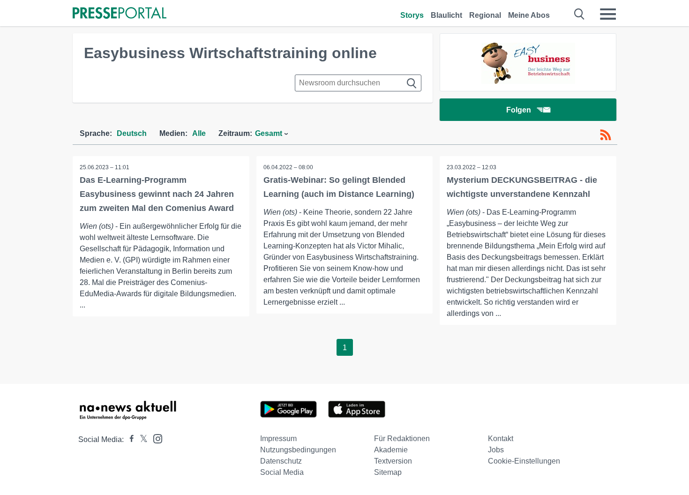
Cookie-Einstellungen (524, 461)
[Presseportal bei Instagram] (155, 438)
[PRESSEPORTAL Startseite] (119, 14)
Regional (485, 15)
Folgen (518, 110)
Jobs (496, 450)
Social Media (282, 472)
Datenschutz (281, 461)
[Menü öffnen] (607, 14)
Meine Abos (529, 15)
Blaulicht (446, 15)
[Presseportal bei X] (141, 439)
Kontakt (500, 438)
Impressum (278, 438)
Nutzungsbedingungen (298, 450)
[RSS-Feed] (605, 135)
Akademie (391, 450)
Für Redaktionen (402, 438)
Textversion (393, 461)
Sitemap (388, 472)
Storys (412, 15)
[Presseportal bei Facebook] (129, 439)
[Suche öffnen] (579, 14)
